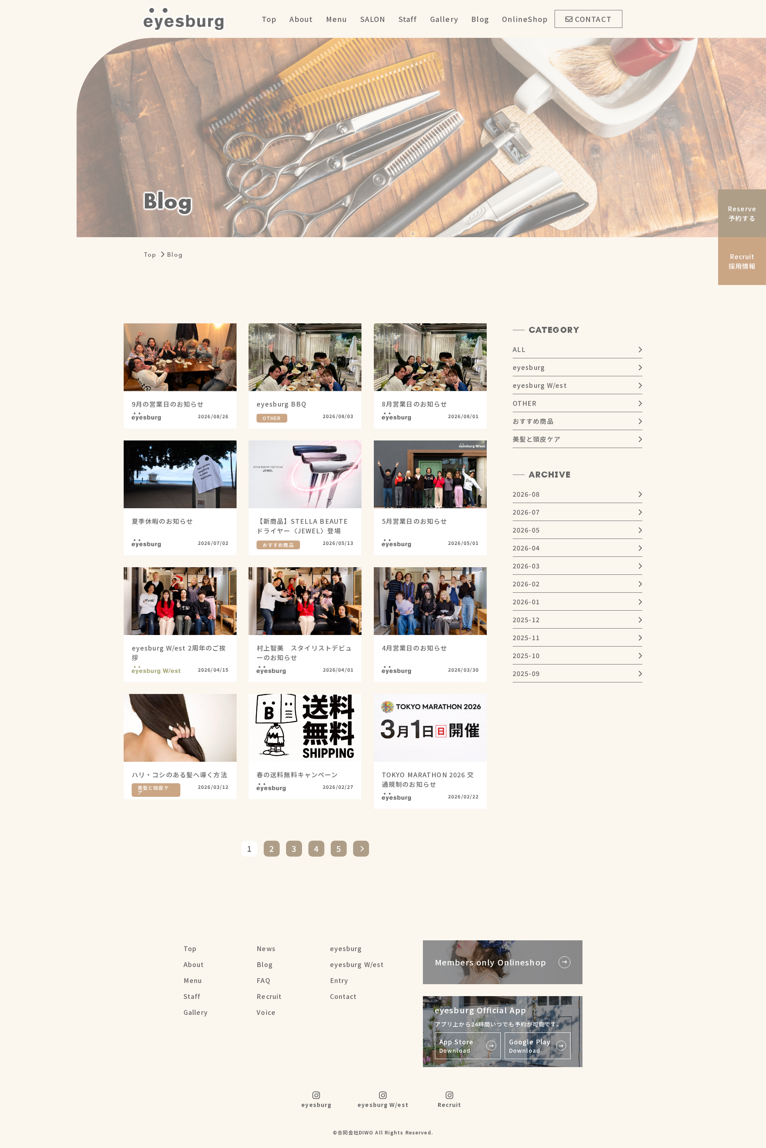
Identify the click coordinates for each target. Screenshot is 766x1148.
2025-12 (526, 619)
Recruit (269, 996)
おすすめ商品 (533, 421)
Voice (266, 1012)
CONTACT (593, 19)
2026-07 (526, 512)
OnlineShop (525, 19)
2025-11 (526, 637)
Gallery (444, 19)
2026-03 (526, 565)
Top (269, 19)
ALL (519, 349)
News (266, 948)
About (301, 19)
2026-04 (526, 547)
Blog (480, 19)
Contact (343, 996)
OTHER (525, 403)
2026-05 (526, 530)
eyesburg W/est (540, 385)
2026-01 (526, 601)
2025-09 (526, 673)
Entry (339, 980)
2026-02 (526, 583)
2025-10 (526, 655)
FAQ (263, 980)
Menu (336, 19)
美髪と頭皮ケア (537, 439)
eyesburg (529, 367)
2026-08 (526, 494)
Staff (408, 19)
